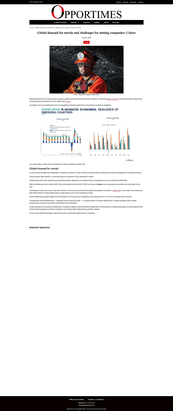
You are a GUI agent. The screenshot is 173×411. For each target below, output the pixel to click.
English (118, 2)
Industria (86, 22)
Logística (97, 22)
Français (125, 2)
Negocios (74, 22)
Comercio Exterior (60, 22)
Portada (31, 27)
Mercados (115, 22)
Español (140, 2)
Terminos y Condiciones (96, 399)
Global (106, 22)
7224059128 (91, 403)
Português (133, 2)
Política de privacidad (76, 399)
